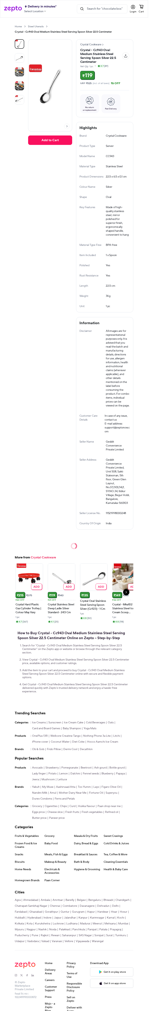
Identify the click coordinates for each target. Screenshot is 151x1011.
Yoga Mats (90, 728)
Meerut (97, 923)
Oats (111, 722)
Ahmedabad (30, 900)
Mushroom (48, 779)
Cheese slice (55, 812)
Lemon (63, 773)
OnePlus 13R (40, 736)
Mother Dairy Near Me (73, 793)
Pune (35, 935)
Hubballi (20, 918)
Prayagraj (115, 929)
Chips (63, 806)
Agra (18, 900)
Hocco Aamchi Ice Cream (102, 742)
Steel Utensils (36, 26)
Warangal (97, 941)
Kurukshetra (42, 923)
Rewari (55, 935)
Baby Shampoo (72, 728)
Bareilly (69, 900)
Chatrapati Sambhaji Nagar (31, 906)
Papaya (120, 773)
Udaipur (20, 941)
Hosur (123, 912)
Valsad (45, 941)
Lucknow (58, 923)
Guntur (65, 912)
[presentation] (24, 26)
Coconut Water (60, 742)
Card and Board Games (46, 728)
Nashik (42, 929)
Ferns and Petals (65, 799)
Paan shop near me (109, 806)
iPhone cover (40, 742)
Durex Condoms (42, 799)
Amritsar (57, 900)
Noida (52, 929)
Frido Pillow (54, 749)
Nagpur (31, 929)
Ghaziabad (35, 912)
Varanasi (57, 941)
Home (18, 26)
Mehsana (110, 923)
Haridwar (102, 912)
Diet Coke (78, 742)
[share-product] (125, 55)
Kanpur (82, 918)
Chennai (55, 906)
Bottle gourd (117, 767)
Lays (96, 787)
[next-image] (67, 126)
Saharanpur (69, 935)
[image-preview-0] (19, 44)
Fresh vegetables (92, 812)
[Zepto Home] (13, 9)
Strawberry (52, 767)
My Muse (47, 787)
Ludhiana (71, 923)
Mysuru (19, 929)
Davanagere (87, 906)
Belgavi (81, 900)
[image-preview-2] (19, 72)
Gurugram (78, 912)
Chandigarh (122, 900)
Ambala (45, 900)
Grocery (37, 806)
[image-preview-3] (19, 86)
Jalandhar (70, 918)
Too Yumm (84, 787)
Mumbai (123, 923)
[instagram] (17, 975)
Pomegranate (69, 767)
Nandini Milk (39, 793)
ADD (36, 586)
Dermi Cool (70, 749)
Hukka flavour (86, 806)
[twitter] (23, 975)
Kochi (120, 918)
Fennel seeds (91, 773)
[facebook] (28, 975)
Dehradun (103, 906)
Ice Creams (39, 722)
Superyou (111, 793)
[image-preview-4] (19, 99)
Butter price (39, 818)
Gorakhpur (51, 912)
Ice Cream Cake (73, 722)
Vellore (68, 941)
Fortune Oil (96, 793)
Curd (72, 806)
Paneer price (57, 818)
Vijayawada (82, 941)
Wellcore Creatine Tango (65, 736)
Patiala (103, 929)
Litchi (116, 736)
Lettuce (62, 779)
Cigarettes (51, 806)
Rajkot (45, 935)
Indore (47, 918)
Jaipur (58, 918)
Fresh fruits (72, 812)
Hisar (114, 912)
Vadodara (33, 941)
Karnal (111, 918)
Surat (109, 935)
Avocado (37, 767)
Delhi (115, 906)
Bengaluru (94, 900)
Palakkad (64, 929)
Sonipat (99, 935)
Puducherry (22, 935)
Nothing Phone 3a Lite (97, 736)
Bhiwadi (108, 900)
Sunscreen (54, 722)
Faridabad (21, 912)
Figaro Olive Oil (111, 787)
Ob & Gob (38, 749)
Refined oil (111, 812)
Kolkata (19, 923)
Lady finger (39, 773)
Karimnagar (97, 918)
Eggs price (38, 812)
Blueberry (107, 773)
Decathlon (86, 749)
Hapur (91, 912)
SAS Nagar (85, 935)
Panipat (92, 929)
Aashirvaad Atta (65, 787)
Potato (52, 773)
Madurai (85, 923)
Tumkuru (120, 935)
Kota (29, 923)
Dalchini (75, 773)
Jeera (35, 779)
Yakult (36, 787)
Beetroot (86, 767)
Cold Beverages (95, 722)
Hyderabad (34, 918)
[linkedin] (34, 975)
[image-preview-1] (19, 58)
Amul (53, 793)
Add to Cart (50, 140)
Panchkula (78, 929)
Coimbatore (70, 906)
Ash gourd (100, 767)
